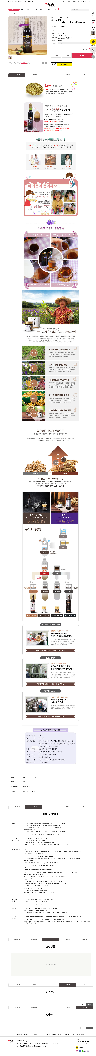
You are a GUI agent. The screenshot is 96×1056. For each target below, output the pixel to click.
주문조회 (85, 1)
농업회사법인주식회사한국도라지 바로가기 (60, 17)
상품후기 (55, 9)
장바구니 (67, 55)
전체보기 (82, 1004)
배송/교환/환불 (33, 75)
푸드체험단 (48, 9)
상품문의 (89, 1004)
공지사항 (11, 1)
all (30, 1050)
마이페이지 (79, 1)
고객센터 (90, 1)
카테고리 (13, 9)
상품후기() (84, 75)
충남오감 (26, 1034)
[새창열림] (77, 1051)
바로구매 (82, 55)
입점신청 (64, 1)
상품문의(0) (67, 75)
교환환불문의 (80, 1047)
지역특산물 (34, 9)
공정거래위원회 (80, 1034)
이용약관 (54, 1034)
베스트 (22, 9)
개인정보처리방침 (45, 1034)
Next (93, 36)
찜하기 (56, 55)
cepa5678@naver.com (36, 1042)
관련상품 (50, 75)
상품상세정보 (17, 75)
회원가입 (74, 1)
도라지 (18, 14)
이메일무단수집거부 (34, 1034)
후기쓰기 (89, 1028)
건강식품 (13, 14)
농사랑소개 (19, 1034)
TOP (93, 57)
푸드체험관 (66, 1034)
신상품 (28, 9)
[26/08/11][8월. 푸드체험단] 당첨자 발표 (24, 1)
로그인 (69, 1)
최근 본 (93, 27)
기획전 (41, 9)
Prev (93, 29)
